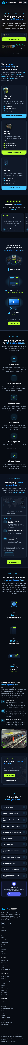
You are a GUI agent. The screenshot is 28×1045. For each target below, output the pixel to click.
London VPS (4, 978)
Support (3, 1015)
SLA (2, 1027)
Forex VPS (4, 990)
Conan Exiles (4, 940)
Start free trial (14, 323)
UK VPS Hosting (5, 976)
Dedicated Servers (6, 962)
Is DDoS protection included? (11, 813)
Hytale (3, 944)
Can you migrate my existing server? (11, 819)
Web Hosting (4, 965)
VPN (2, 967)
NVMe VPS (4, 994)
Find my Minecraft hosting (14, 115)
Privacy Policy (4, 1020)
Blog (2, 1013)
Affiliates (3, 1006)
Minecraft (3, 930)
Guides (3, 1010)
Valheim (3, 946)
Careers (3, 1003)
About (2, 1001)
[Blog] (6, 923)
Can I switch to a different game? (12, 869)
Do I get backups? (8, 838)
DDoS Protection (5, 969)
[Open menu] (25, 2)
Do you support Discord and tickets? (11, 875)
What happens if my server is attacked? (11, 850)
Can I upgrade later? (8, 844)
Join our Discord (15, 894)
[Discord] (3, 923)
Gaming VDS (4, 960)
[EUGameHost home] (8, 2)
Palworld (3, 949)
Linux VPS (3, 985)
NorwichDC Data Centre (7, 1008)
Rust (2, 933)
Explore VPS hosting (14, 187)
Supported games (11, 780)
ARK (2, 935)
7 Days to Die (4, 942)
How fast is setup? (8, 807)
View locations (9, 554)
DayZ (2, 951)
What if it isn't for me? (9, 863)
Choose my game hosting (14, 152)
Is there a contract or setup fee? (12, 857)
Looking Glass (4, 1041)
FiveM (2, 937)
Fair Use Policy (5, 1024)
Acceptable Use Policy (6, 1022)
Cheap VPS (4, 992)
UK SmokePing (12, 1041)
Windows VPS (4, 983)
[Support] (10, 923)
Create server (13, 39)
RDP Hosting (4, 988)
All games (3, 953)
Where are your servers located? (12, 832)
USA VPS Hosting (5, 981)
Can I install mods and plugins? (11, 826)
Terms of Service (5, 1017)
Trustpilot (13, 209)
